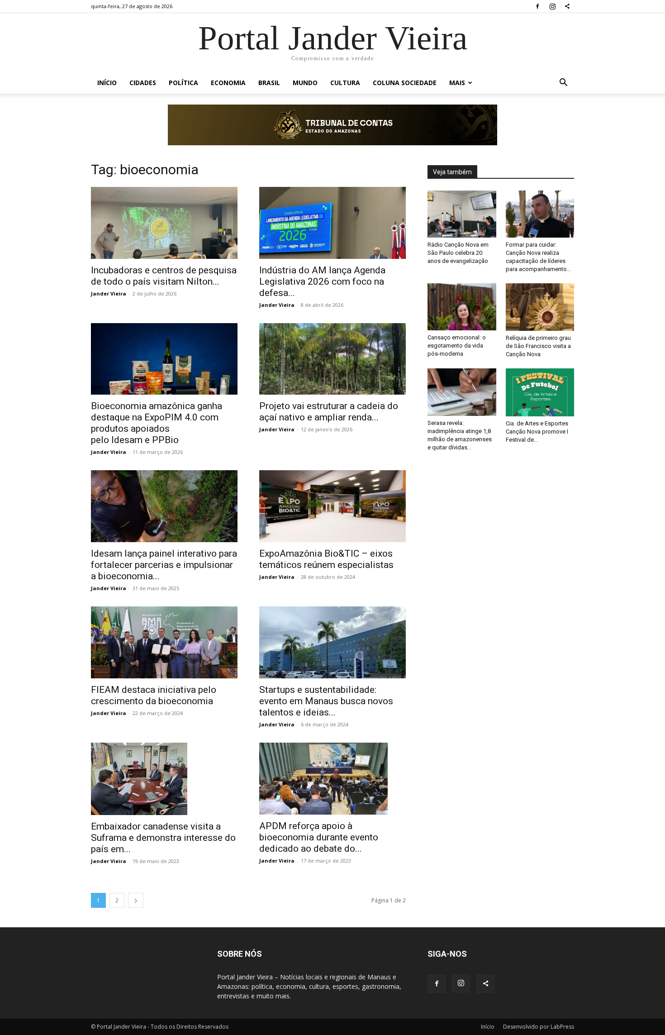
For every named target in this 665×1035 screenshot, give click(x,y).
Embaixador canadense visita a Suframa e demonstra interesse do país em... (163, 837)
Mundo (305, 82)
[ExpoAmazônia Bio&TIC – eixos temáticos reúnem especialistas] (332, 506)
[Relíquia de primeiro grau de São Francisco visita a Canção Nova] (540, 307)
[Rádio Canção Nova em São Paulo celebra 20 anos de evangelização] (462, 214)
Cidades (142, 82)
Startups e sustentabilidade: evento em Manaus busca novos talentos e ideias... (326, 701)
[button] (563, 83)
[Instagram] (552, 6)
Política (183, 82)
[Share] (567, 6)
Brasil (269, 82)
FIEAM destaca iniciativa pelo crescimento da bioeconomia (153, 695)
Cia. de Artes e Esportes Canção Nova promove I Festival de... (537, 431)
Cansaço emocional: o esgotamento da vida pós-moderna (457, 345)
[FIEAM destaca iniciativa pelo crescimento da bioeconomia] (164, 642)
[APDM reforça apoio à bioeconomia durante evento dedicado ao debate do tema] (332, 779)
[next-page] (135, 900)
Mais (457, 82)
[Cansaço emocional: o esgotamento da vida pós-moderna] (462, 306)
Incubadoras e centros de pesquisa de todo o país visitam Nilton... (164, 276)
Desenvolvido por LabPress (538, 1026)
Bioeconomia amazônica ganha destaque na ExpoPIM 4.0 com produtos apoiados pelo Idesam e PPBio (156, 423)
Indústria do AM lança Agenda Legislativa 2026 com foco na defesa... (322, 281)
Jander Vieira (108, 293)
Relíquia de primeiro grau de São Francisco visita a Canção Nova (538, 346)
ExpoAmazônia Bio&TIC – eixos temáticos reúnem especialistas (326, 559)
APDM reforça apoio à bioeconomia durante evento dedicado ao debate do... (318, 837)
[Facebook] (537, 6)
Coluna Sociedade (405, 82)
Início (107, 82)
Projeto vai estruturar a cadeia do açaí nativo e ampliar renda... (328, 412)
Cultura (345, 82)
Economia (228, 82)
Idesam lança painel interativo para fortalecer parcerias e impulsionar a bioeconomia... (164, 565)
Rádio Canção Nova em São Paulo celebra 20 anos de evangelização (458, 252)
